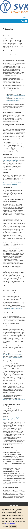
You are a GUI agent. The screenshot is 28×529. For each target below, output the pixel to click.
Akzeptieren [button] (13, 526)
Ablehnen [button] (5, 526)
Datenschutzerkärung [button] (10, 523)
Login (25, 17)
